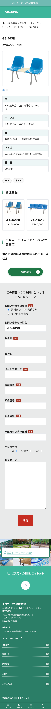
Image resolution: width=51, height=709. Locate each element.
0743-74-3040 (11, 617)
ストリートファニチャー (31, 23)
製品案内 (12, 23)
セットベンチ (20, 26)
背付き (18, 180)
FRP (7, 180)
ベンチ (7, 26)
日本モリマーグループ (10, 638)
